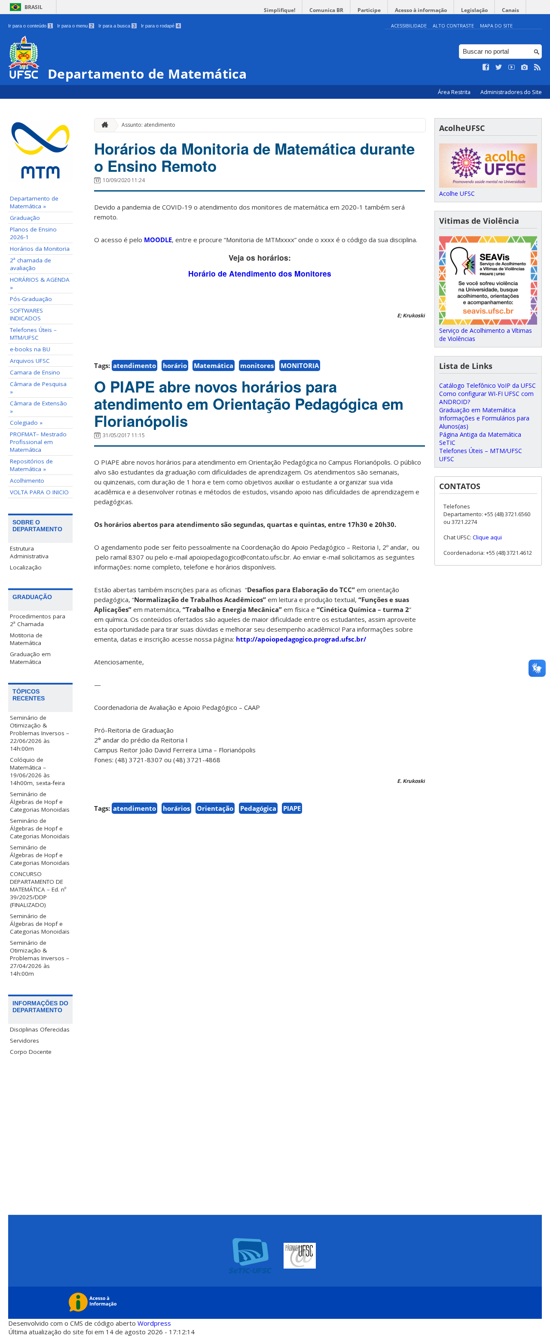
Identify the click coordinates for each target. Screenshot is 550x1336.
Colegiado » (26, 422)
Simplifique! (279, 10)
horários (176, 808)
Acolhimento (27, 480)
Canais (510, 10)
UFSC (446, 459)
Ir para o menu (75, 25)
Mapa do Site (496, 25)
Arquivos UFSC (30, 361)
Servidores (24, 1040)
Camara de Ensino (35, 372)
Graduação (25, 218)
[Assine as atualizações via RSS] (537, 67)
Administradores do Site (511, 92)
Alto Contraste (453, 25)
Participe (369, 10)
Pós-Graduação (31, 299)
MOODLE (158, 239)
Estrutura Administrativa (29, 552)
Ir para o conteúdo (30, 25)
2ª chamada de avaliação (30, 264)
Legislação (474, 10)
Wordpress (154, 1323)
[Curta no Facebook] (486, 67)
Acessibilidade (409, 25)
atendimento (134, 365)
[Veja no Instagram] (524, 67)
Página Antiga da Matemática (480, 434)
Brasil (33, 7)
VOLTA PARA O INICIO (39, 492)
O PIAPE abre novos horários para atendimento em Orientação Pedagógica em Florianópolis (248, 404)
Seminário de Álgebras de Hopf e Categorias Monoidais (40, 801)
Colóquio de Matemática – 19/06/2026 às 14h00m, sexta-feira (37, 771)
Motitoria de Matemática (26, 639)
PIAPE (292, 808)
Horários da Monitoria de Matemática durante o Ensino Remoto (254, 157)
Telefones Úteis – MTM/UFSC (33, 333)
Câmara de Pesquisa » (38, 388)
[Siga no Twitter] (498, 67)
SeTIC (447, 442)
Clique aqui (487, 537)
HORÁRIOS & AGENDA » (40, 283)
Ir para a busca (116, 25)
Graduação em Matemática (30, 658)
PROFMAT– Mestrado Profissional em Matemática (38, 441)
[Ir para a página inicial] (103, 125)
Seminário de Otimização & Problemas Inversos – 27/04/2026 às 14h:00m (39, 958)
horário (175, 365)
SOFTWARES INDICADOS (26, 314)
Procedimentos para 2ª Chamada (37, 620)
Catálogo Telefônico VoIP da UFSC (487, 385)
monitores (257, 365)
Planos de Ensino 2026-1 (33, 233)
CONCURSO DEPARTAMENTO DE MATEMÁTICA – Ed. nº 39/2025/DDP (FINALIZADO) (38, 889)
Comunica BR (326, 10)
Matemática (213, 365)
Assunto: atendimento (148, 124)
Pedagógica (258, 808)
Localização (26, 567)
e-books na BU (30, 349)
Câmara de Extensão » (38, 407)
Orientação (215, 808)
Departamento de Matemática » (34, 202)
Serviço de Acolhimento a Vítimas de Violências (485, 334)
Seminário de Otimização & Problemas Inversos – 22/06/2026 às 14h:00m (39, 733)
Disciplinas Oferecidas (40, 1029)
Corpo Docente (31, 1052)
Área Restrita (455, 92)
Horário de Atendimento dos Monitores (259, 273)
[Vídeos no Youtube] (511, 67)
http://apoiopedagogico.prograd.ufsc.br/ (301, 639)
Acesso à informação (421, 10)
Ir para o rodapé (160, 25)
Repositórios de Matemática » (31, 465)
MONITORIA (300, 365)
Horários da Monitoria (40, 249)
